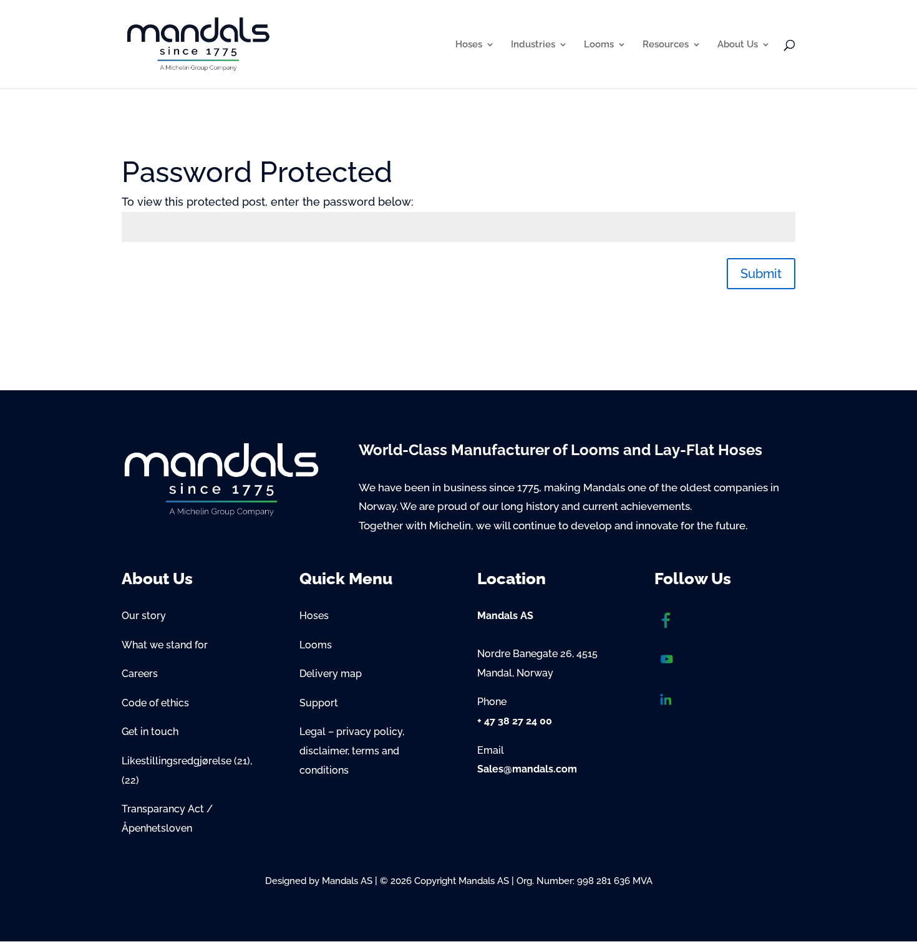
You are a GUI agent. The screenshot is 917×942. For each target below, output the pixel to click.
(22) (130, 780)
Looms (599, 45)
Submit (761, 273)
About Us (737, 45)
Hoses (468, 45)
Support (318, 703)
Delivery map (330, 674)
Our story (144, 616)
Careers (140, 674)
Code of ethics (155, 703)
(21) (242, 761)
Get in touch (150, 732)
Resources (666, 45)
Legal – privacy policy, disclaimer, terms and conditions (351, 751)
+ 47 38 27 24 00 (514, 721)
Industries (533, 45)
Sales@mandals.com (527, 769)
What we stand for (165, 645)
